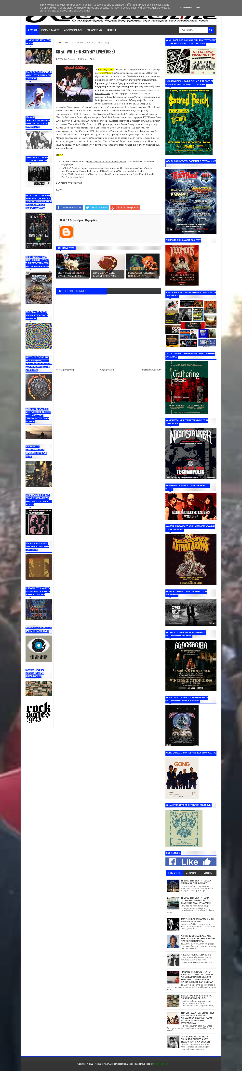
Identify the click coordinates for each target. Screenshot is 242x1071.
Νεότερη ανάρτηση (65, 370)
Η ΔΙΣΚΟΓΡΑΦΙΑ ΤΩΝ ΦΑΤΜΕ (196, 955)
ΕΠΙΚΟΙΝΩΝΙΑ (94, 30)
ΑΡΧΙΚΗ (32, 30)
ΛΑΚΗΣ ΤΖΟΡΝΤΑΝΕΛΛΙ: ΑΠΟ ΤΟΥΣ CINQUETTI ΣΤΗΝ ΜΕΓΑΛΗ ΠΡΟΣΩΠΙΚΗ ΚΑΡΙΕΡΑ (198, 938)
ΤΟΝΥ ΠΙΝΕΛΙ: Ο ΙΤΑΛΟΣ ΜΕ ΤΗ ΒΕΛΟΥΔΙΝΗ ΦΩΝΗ (197, 920)
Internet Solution (160, 1064)
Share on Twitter (99, 207)
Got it (199, 7)
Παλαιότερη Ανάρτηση (150, 370)
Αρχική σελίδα (107, 370)
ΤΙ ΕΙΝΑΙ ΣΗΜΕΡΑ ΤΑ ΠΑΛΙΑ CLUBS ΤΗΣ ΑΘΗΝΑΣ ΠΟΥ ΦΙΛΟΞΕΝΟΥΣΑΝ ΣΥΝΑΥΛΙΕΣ (196, 900)
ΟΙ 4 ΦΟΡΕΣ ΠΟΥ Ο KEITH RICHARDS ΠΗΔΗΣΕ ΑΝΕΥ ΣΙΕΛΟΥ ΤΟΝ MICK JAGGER (195, 1039)
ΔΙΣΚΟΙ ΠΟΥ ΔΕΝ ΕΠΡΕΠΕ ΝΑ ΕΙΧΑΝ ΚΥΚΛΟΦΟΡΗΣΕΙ (196, 997)
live (94, 59)
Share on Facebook (72, 207)
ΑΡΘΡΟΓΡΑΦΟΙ (73, 30)
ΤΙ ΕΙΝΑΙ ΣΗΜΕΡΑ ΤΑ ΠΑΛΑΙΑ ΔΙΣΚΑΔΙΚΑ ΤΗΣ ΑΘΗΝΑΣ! (196, 882)
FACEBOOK (111, 30)
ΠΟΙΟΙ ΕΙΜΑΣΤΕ (50, 30)
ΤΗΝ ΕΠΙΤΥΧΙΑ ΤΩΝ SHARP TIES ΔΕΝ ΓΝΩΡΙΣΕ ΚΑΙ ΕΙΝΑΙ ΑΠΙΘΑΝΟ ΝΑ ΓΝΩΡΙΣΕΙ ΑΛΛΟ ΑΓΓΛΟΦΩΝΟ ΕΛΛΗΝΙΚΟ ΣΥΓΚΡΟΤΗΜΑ (198, 1018)
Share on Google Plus (127, 207)
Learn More (185, 7)
